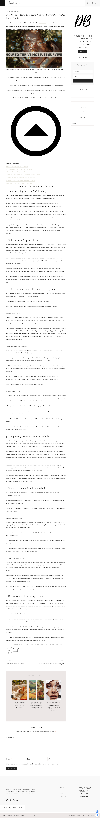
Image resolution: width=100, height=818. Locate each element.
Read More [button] (83, 51)
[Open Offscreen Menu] (2, 3)
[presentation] (19, 690)
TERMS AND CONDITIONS (83, 792)
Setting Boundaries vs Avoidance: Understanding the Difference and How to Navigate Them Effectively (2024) (53, 706)
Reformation (82, 107)
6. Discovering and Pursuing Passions (19, 183)
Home (43, 3)
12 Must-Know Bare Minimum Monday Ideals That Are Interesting (19, 704)
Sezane (83, 103)
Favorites (63, 796)
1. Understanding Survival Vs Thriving (19, 169)
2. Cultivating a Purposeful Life (17, 172)
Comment (10, 737)
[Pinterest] (92, 3)
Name (9, 759)
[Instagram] (87, 3)
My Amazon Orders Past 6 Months (15, 662)
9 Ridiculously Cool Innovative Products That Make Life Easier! (51, 663)
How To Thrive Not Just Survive (17, 166)
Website (51, 759)
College (28, 3)
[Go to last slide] (12, 696)
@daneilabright (17, 807)
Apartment (36, 3)
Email (29, 759)
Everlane (82, 94)
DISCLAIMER (83, 796)
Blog (61, 793)
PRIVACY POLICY (85, 788)
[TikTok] (90, 3)
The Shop (63, 791)
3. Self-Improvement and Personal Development (23, 175)
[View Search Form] (97, 3)
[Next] (59, 696)
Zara (82, 111)
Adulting (16, 11)
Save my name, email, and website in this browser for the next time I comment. (32, 764)
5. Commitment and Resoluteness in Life (20, 180)
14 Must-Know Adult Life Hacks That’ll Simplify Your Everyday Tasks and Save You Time (36, 705)
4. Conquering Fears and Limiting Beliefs (20, 178)
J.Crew (83, 99)
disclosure (42, 23)
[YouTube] (95, 3)
